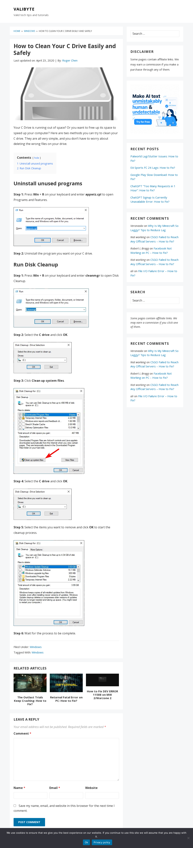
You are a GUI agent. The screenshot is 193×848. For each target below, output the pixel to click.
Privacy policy (102, 842)
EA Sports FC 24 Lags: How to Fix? (152, 167)
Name (19, 788)
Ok (86, 842)
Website (91, 788)
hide (36, 157)
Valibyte (24, 9)
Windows (36, 647)
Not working (138, 237)
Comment (22, 733)
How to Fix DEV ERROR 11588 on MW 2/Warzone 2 (102, 694)
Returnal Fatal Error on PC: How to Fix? (66, 699)
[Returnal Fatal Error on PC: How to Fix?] (66, 684)
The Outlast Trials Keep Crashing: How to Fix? (30, 700)
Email (54, 788)
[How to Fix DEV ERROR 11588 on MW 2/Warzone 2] (102, 681)
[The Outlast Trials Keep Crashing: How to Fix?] (30, 684)
